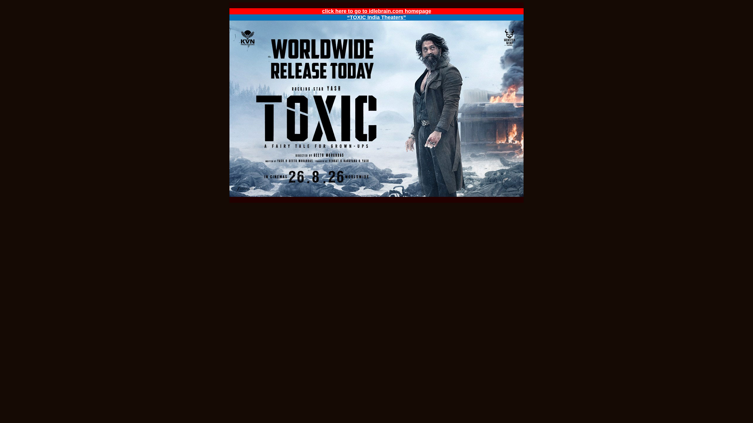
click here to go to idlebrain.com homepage (376, 11)
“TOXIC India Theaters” (376, 17)
